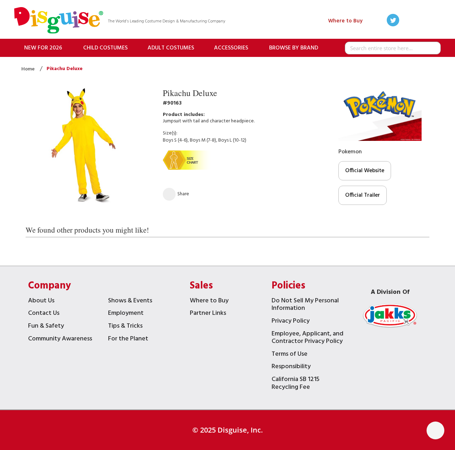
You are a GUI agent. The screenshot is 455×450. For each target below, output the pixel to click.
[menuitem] (43, 48)
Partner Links (208, 313)
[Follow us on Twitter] (393, 21)
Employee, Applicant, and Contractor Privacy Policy (307, 338)
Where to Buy (345, 21)
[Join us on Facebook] (407, 21)
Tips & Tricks (125, 326)
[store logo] (58, 21)
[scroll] (435, 430)
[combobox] (393, 48)
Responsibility (291, 367)
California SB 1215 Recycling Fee (296, 384)
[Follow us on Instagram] (434, 21)
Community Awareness (60, 339)
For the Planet (128, 339)
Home (28, 69)
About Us (41, 301)
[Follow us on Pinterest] (420, 21)
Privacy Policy (291, 321)
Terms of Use (289, 354)
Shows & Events (130, 301)
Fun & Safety (46, 326)
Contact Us (43, 313)
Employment (126, 313)
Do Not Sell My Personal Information (305, 305)
